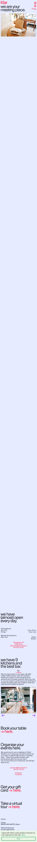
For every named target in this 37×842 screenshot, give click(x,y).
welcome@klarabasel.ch (18, 646)
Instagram (18, 773)
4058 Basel (18, 644)
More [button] (23, 835)
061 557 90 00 (18, 647)
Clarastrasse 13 (18, 642)
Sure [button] (18, 838)
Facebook (18, 774)
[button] (35, 6)
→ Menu (18, 672)
